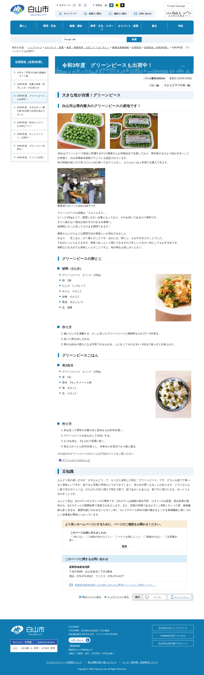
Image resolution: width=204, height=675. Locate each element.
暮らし (23, 25)
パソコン (157, 597)
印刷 (152, 85)
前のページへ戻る (91, 596)
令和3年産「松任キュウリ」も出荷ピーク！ (31, 124)
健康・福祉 (75, 25)
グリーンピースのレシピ (76, 460)
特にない (79, 536)
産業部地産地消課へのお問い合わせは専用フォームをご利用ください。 (115, 585)
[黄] (117, 5)
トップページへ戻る (118, 596)
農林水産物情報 (120, 47)
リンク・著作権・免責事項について (140, 662)
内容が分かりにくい (101, 536)
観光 (154, 25)
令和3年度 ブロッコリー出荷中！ (31, 148)
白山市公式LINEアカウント (173, 643)
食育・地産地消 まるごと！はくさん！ (87, 47)
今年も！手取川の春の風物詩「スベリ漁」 (31, 74)
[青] (111, 5)
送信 (124, 546)
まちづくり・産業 (128, 25)
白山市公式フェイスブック (173, 628)
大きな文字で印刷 (175, 85)
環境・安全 (49, 25)
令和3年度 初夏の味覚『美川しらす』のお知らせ (31, 86)
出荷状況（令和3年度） (156, 47)
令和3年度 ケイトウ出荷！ (31, 157)
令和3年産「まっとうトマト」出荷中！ (30, 136)
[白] (106, 5)
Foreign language (176, 6)
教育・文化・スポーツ (102, 27)
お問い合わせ (77, 640)
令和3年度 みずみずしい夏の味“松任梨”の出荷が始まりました (31, 110)
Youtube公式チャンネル (173, 635)
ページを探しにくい (129, 536)
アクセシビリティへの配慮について (64, 662)
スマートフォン (182, 597)
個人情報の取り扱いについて (102, 662)
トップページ (35, 47)
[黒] (122, 5)
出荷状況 (136, 47)
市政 (180, 25)
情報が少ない (154, 536)
